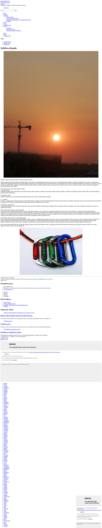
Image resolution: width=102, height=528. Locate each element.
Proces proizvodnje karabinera (14, 30)
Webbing (9, 21)
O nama (5, 14)
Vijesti (5, 24)
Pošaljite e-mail (4, 339)
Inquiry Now (4, 280)
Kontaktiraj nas (7, 25)
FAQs (5, 22)
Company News (7, 41)
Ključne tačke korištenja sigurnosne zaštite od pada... (17, 315)
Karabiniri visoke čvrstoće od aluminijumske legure (19, 19)
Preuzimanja (6, 44)
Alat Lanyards (10, 17)
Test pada (9, 28)
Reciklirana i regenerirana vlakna (11, 332)
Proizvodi (6, 15)
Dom (5, 13)
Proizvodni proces (11, 29)
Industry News (7, 43)
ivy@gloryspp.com (8, 289)
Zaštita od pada (7, 35)
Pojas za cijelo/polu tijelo (12, 18)
